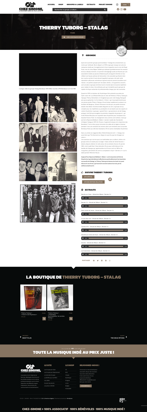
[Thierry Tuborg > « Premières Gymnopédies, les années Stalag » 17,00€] (60, 298)
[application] (104, 198)
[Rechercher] (105, 9)
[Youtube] (125, 9)
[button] (94, 260)
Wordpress (69, 398)
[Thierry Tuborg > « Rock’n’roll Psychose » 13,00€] (33, 298)
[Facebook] (118, 9)
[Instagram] (121, 9)
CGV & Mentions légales (47, 398)
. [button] (44, 318)
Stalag (23, 317)
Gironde (91, 55)
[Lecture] (83, 198)
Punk (72, 32)
